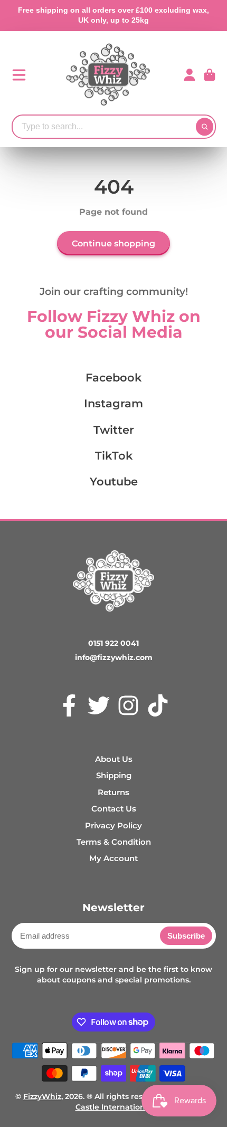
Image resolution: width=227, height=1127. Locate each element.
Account (189, 75)
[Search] (205, 127)
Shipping (113, 775)
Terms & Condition (114, 842)
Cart (209, 75)
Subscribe (186, 935)
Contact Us (113, 809)
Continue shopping (113, 243)
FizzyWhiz (42, 1096)
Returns (113, 792)
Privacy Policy (113, 825)
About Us (114, 759)
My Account (113, 858)
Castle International (113, 1107)
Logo (108, 75)
